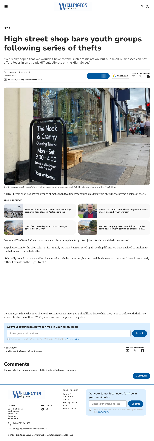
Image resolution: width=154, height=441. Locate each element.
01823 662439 (23, 423)
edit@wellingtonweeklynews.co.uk (30, 428)
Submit (140, 333)
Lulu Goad (11, 72)
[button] (6, 6)
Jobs (65, 405)
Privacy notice (73, 339)
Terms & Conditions (68, 395)
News (7, 28)
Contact (67, 399)
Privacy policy (70, 402)
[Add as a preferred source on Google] (120, 76)
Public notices (70, 408)
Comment (141, 375)
